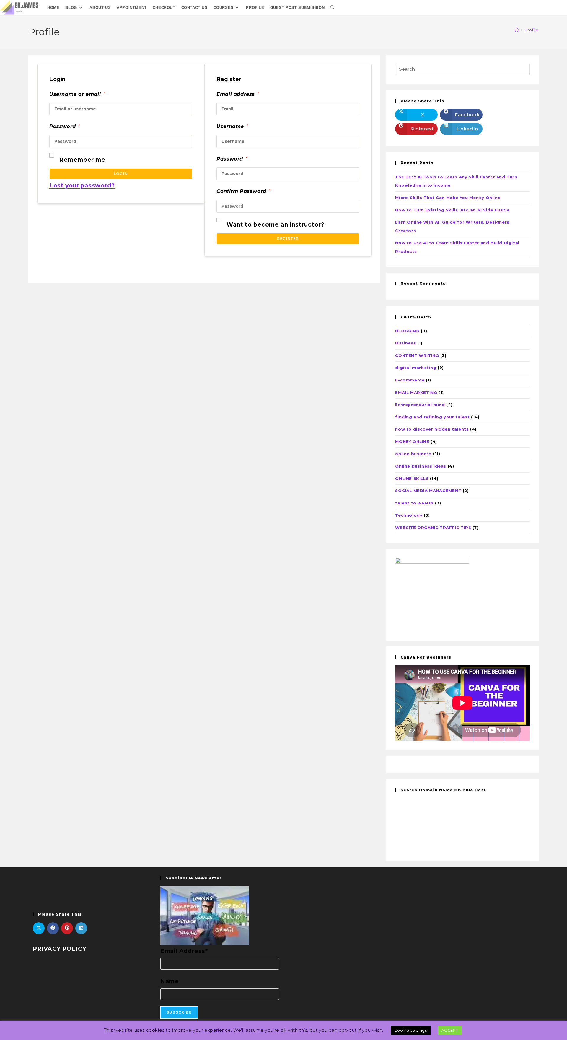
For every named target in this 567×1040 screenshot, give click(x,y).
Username (232, 126)
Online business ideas (420, 466)
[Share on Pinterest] (67, 928)
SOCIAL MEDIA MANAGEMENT (428, 490)
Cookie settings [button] (410, 1030)
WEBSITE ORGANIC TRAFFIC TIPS (433, 527)
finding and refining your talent (432, 417)
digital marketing (415, 367)
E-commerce (409, 380)
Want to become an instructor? (275, 224)
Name (169, 981)
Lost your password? (82, 185)
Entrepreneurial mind (420, 404)
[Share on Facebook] (53, 928)
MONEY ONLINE (412, 441)
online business (413, 453)
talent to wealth (414, 503)
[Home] (517, 30)
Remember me (82, 159)
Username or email (77, 94)
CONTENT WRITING (417, 355)
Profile (531, 30)
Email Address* (184, 951)
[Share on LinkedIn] (81, 928)
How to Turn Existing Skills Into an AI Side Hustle (452, 210)
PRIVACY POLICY (59, 948)
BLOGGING (407, 331)
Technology (408, 515)
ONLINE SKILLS (411, 478)
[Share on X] (39, 928)
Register (288, 238)
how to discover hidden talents (432, 429)
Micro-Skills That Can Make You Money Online (448, 197)
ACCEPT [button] (449, 1030)
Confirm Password (243, 191)
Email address (237, 94)
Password (64, 126)
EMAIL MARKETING (416, 392)
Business (405, 343)
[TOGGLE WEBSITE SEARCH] (332, 7)
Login (121, 174)
